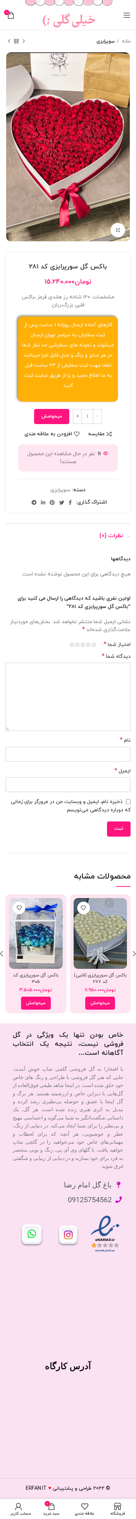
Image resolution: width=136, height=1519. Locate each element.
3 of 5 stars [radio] (83, 644)
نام (125, 740)
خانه (125, 41)
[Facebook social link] (70, 502)
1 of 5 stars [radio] (93, 644)
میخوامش (51, 416)
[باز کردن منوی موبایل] (127, 15)
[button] (100, 1003)
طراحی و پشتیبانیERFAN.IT (59, 1488)
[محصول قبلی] (23, 41)
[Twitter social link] (61, 502)
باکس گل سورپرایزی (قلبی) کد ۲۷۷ (100, 978)
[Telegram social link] (34, 502)
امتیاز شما (117, 644)
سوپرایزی (105, 41)
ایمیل (123, 771)
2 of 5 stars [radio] (88, 644)
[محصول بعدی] (9, 41)
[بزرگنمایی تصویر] (118, 230)
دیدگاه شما (116, 656)
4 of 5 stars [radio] (77, 644)
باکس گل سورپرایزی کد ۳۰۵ (35, 978)
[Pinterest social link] (52, 502)
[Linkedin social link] (43, 502)
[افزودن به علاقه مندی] (83, 908)
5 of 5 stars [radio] (72, 644)
